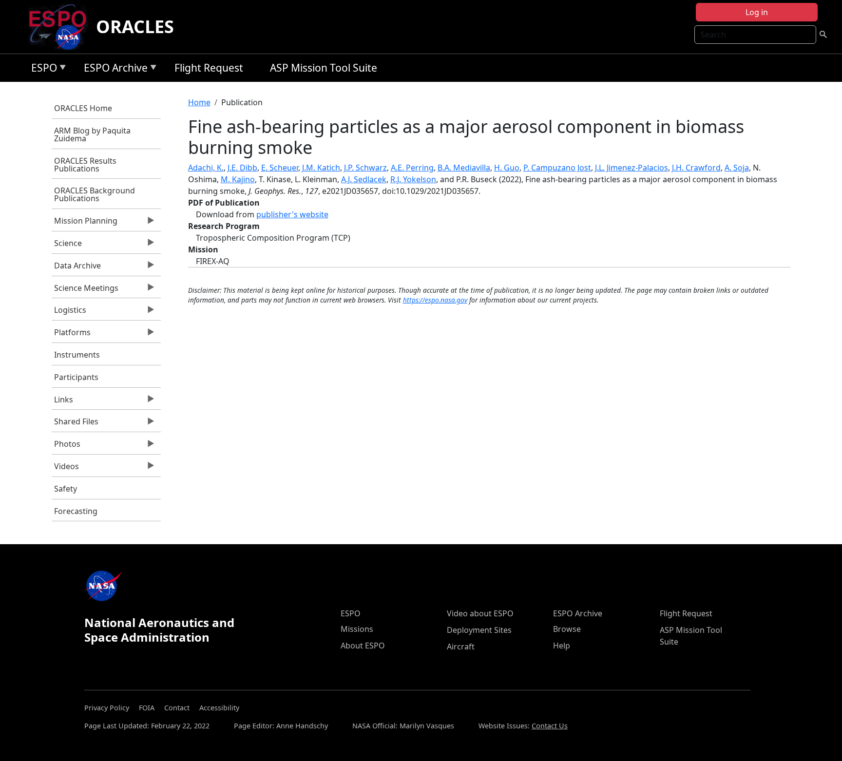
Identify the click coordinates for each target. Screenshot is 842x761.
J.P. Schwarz (365, 167)
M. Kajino (238, 179)
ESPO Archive (113, 69)
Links (62, 402)
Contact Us (550, 725)
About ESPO (363, 645)
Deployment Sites (479, 630)
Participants (76, 377)
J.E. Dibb (242, 167)
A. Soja (737, 167)
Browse (567, 629)
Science (67, 245)
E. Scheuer (279, 167)
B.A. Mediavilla (464, 167)
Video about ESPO (480, 613)
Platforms (71, 334)
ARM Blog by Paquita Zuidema (92, 134)
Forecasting (75, 511)
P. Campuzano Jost (557, 167)
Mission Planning (84, 223)
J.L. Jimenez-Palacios (631, 167)
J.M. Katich (321, 167)
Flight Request (208, 68)
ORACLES (135, 26)
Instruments (77, 354)
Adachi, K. (206, 167)
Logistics (69, 312)
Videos (65, 468)
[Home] (61, 26)
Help (561, 645)
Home (199, 102)
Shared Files (75, 424)
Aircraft (461, 646)
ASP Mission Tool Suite (323, 68)
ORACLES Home (83, 108)
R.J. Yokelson (413, 179)
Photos (66, 446)
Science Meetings (85, 290)
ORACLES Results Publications (85, 164)
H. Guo (506, 167)
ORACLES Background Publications (94, 194)
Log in (757, 12)
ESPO (41, 69)
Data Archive (76, 268)
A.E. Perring (412, 167)
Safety (65, 488)
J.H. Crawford (696, 167)
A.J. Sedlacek (363, 179)
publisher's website (292, 214)
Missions (357, 629)
